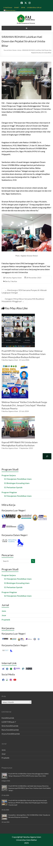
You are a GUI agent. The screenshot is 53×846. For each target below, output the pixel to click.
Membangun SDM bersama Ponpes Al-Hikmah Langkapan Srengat (24, 291)
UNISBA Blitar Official (34, 7)
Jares (4, 611)
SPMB (23, 7)
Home (14, 50)
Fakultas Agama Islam (13, 278)
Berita (7, 281)
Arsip (19, 50)
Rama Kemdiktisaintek (10, 730)
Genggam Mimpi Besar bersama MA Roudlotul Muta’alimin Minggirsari (23, 300)
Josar (4, 615)
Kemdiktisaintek (8, 718)
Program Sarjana (9, 475)
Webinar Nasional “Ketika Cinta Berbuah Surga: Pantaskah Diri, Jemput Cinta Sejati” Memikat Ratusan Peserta (24, 405)
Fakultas (14, 281)
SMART (16, 7)
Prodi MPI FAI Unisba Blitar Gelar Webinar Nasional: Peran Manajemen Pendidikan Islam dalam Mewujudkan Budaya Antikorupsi (24, 354)
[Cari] (47, 456)
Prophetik (6, 619)
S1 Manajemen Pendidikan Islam (18, 479)
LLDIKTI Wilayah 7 (9, 722)
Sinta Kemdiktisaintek (10, 726)
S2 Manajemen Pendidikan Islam (18, 496)
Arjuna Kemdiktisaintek (11, 734)
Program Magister (9, 492)
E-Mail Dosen (8, 7)
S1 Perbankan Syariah (13, 487)
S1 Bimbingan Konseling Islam (16, 483)
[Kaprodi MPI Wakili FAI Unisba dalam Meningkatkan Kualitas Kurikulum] (18, 417)
